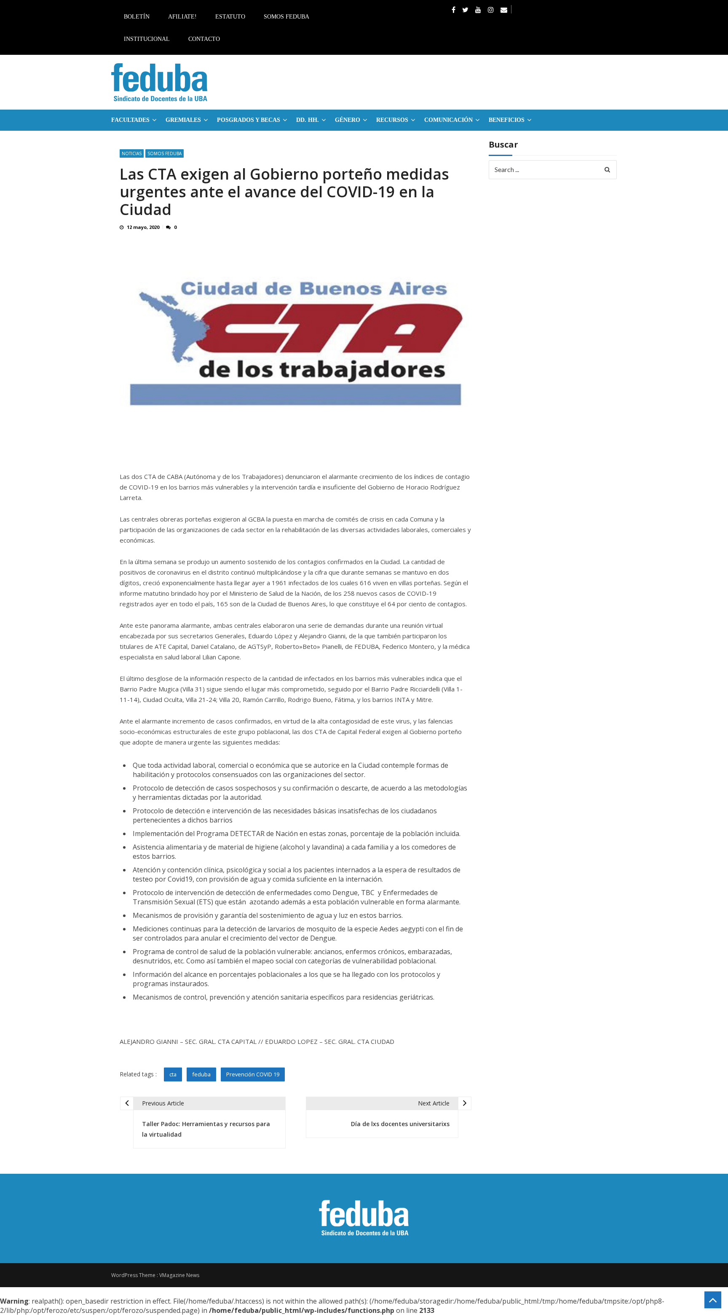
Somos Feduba (286, 16)
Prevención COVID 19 (252, 1074)
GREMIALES (183, 120)
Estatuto (230, 16)
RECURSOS (392, 120)
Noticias (132, 153)
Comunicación (448, 120)
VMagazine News (179, 1275)
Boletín (137, 16)
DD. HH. (307, 120)
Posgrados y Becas (248, 120)
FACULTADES (130, 120)
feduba (201, 1074)
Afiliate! (182, 16)
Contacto (204, 39)
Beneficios (507, 120)
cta (173, 1074)
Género (347, 120)
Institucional (147, 39)
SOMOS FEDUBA (164, 153)
